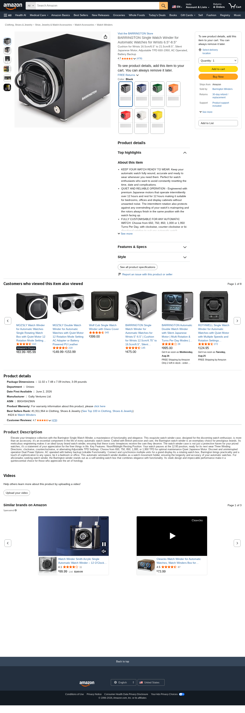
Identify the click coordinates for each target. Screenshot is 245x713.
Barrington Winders (222, 89)
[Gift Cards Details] (194, 15)
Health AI (20, 15)
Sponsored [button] (8, 510)
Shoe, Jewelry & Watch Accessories (53, 25)
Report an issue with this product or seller (147, 274)
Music (237, 15)
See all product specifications (137, 267)
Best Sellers (81, 15)
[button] (7, 15)
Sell (200, 15)
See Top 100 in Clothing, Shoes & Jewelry (107, 411)
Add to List (207, 123)
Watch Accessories (84, 25)
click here (99, 406)
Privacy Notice (94, 694)
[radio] (7, 41)
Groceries (119, 15)
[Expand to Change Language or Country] (181, 7)
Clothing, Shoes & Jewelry (18, 25)
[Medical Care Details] (47, 15)
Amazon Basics (60, 15)
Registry (225, 15)
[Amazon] (13, 6)
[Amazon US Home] (87, 684)
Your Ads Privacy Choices (164, 694)
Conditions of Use (74, 694)
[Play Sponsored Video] (172, 536)
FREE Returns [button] (127, 74)
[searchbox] (97, 5)
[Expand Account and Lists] (208, 7)
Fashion (211, 15)
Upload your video (17, 492)
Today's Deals (157, 15)
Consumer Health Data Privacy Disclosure (126, 694)
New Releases (100, 15)
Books (173, 15)
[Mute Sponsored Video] (104, 551)
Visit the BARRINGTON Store (135, 33)
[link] (32, 332)
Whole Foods (137, 15)
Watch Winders (105, 25)
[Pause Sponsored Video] (104, 544)
